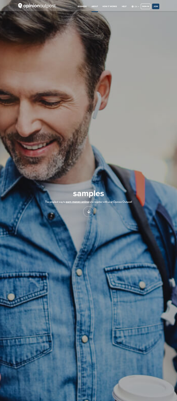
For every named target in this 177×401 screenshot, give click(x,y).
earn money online (77, 202)
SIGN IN (145, 6)
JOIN (155, 6)
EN (136, 6)
